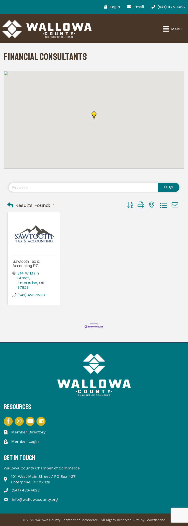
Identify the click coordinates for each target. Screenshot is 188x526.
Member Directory (28, 432)
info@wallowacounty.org (35, 499)
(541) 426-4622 (26, 490)
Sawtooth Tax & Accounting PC (26, 263)
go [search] (171, 187)
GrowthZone (155, 520)
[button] (94, 115)
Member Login (25, 441)
